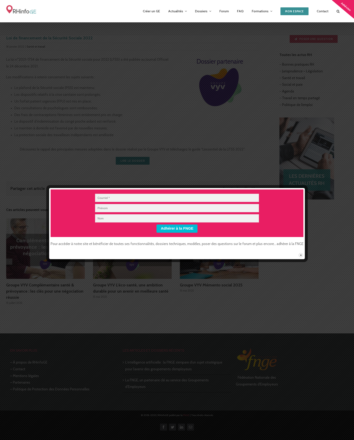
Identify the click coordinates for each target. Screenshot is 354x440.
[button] (338, 11)
